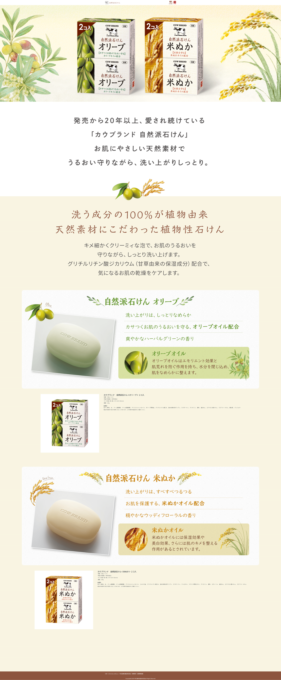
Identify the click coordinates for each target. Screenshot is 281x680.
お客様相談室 (140, 673)
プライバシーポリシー (113, 673)
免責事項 (134, 673)
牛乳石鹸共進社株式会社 (125, 673)
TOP (106, 673)
